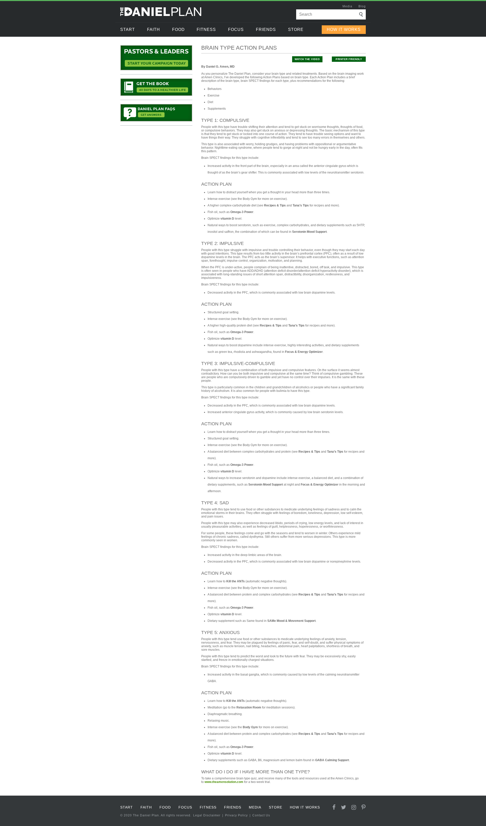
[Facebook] (334, 807)
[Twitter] (343, 807)
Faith (153, 29)
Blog (362, 6)
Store (295, 29)
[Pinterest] (363, 807)
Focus (236, 29)
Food (178, 29)
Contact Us (261, 815)
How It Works (344, 29)
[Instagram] (353, 807)
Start (127, 29)
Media (347, 6)
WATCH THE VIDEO (307, 59)
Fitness (206, 29)
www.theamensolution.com (224, 782)
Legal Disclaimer (206, 815)
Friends (266, 29)
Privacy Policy (236, 815)
